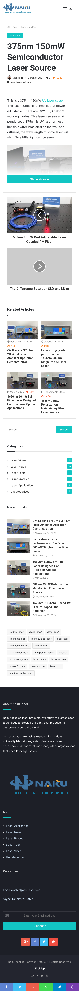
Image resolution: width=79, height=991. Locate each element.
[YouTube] (53, 942)
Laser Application (21, 485)
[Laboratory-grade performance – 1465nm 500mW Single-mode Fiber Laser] (56, 330)
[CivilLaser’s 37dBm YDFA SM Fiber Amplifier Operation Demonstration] (22, 330)
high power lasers (44, 652)
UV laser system (53, 100)
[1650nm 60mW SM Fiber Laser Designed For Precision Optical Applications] (22, 380)
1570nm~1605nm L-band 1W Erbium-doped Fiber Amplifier (52, 606)
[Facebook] (35, 942)
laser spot (55, 666)
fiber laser (62, 638)
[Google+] (25, 942)
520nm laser (16, 631)
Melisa (16, 77)
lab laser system (19, 659)
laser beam (39, 659)
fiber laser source (19, 645)
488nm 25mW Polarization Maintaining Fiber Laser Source (50, 588)
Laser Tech (17, 472)
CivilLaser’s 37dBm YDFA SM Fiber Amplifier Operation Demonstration (51, 524)
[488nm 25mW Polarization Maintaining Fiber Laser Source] (56, 380)
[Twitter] (44, 942)
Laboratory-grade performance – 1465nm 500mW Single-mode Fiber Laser (53, 358)
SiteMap (39, 968)
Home (14, 27)
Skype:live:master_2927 (18, 899)
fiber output (41, 645)
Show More (38, 179)
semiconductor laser (21, 673)
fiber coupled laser (41, 638)
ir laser (63, 652)
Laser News (18, 466)
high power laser (19, 652)
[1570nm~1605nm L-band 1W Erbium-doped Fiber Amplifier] (18, 608)
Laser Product (19, 479)
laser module (58, 659)
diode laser (35, 631)
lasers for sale (17, 666)
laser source (38, 666)
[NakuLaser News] (17, 8)
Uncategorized (19, 491)
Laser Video (28, 27)
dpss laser (53, 631)
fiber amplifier (17, 638)
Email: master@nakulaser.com (21, 890)
